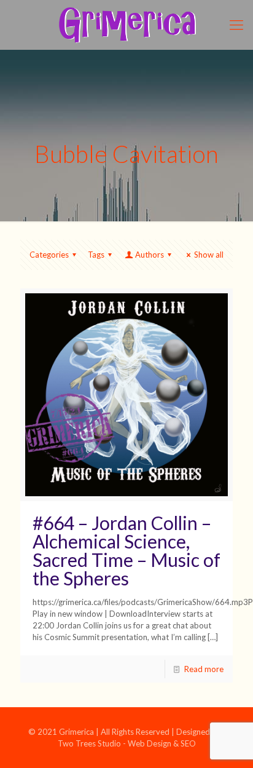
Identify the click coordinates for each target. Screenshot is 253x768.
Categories (49, 254)
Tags (96, 254)
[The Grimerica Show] (126, 24)
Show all (209, 254)
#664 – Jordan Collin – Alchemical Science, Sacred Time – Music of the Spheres (126, 550)
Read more (204, 669)
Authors (149, 254)
